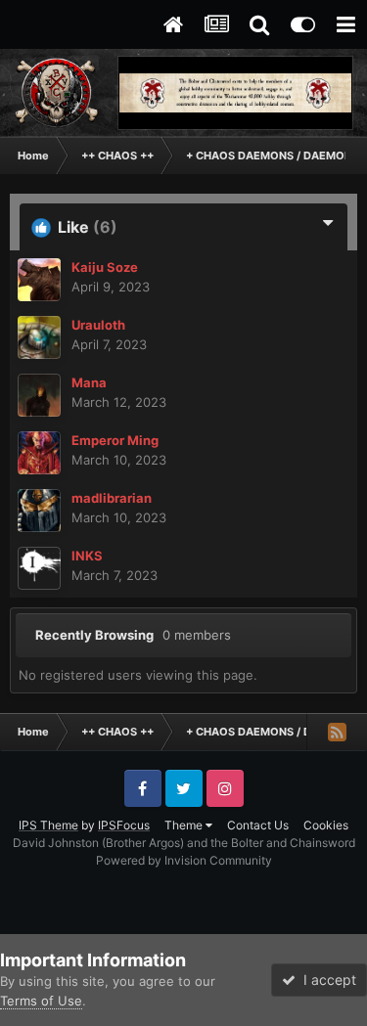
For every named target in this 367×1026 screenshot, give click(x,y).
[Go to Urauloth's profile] (39, 337)
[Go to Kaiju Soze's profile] (39, 279)
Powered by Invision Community (184, 860)
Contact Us (258, 825)
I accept (326, 979)
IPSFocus (124, 825)
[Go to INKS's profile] (39, 568)
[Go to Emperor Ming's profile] (39, 452)
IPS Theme (48, 825)
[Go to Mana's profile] (39, 395)
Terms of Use (41, 1000)
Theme (185, 825)
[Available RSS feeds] (336, 731)
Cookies (325, 825)
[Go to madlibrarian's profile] (39, 510)
